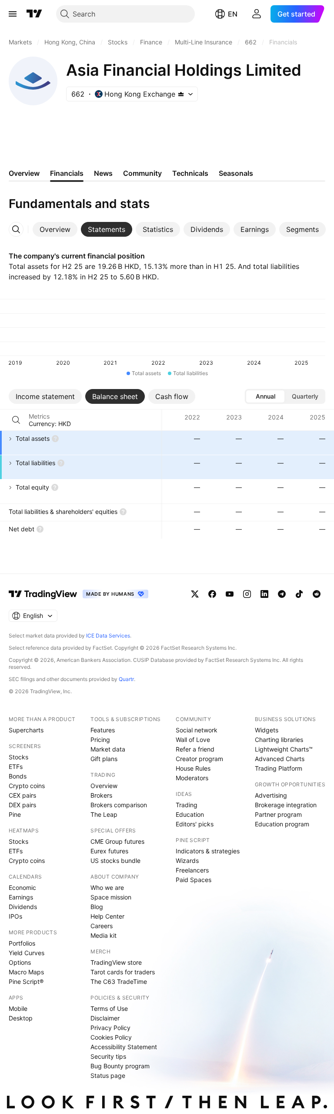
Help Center (107, 916)
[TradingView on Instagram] (247, 594)
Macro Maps (26, 972)
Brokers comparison (118, 805)
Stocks (18, 757)
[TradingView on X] (195, 594)
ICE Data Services (108, 635)
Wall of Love (193, 739)
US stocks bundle (115, 860)
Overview (103, 785)
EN (232, 14)
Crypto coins (27, 785)
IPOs (15, 916)
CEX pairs (22, 795)
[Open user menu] (256, 14)
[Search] (16, 420)
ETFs (16, 766)
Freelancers (192, 870)
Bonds (18, 776)
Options (20, 962)
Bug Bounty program (120, 1066)
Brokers (101, 795)
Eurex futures (109, 851)
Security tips (108, 1056)
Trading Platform (278, 768)
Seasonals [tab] (236, 173)
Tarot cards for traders (122, 972)
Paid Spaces (193, 879)
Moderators (192, 778)
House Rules (193, 768)
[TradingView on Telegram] (282, 594)
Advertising (271, 795)
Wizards (187, 860)
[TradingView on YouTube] (230, 594)
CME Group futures (117, 841)
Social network (196, 730)
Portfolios (22, 943)
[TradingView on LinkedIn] (264, 594)
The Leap (103, 814)
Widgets (266, 730)
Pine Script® (26, 981)
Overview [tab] (24, 173)
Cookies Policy (111, 1037)
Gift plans (103, 758)
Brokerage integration (286, 805)
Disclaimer (105, 1018)
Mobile (18, 1008)
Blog (96, 906)
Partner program (278, 814)
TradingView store (116, 962)
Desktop (21, 1018)
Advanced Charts (279, 758)
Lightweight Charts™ (284, 749)
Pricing (100, 739)
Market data (107, 749)
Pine (15, 814)
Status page (107, 1075)
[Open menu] (12, 14)
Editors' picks (195, 824)
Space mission (110, 897)
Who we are (107, 887)
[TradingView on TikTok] (299, 594)
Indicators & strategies (208, 851)
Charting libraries (279, 739)
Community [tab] (142, 173)
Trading (186, 805)
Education (190, 814)
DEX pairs (22, 805)
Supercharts (26, 730)
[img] (181, 94)
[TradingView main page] (34, 14)
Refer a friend (195, 749)
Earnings (21, 897)
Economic (22, 887)
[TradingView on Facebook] (212, 594)
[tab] (55, 229)
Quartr (126, 679)
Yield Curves (26, 952)
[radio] (265, 396)
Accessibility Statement (123, 1046)
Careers (101, 925)
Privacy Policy (110, 1027)
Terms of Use (109, 1008)
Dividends (23, 906)
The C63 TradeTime (118, 981)
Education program (282, 824)
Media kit (103, 935)
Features (102, 730)
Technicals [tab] (190, 173)
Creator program (199, 758)
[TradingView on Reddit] (317, 594)
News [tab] (103, 173)
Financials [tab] (67, 173)
